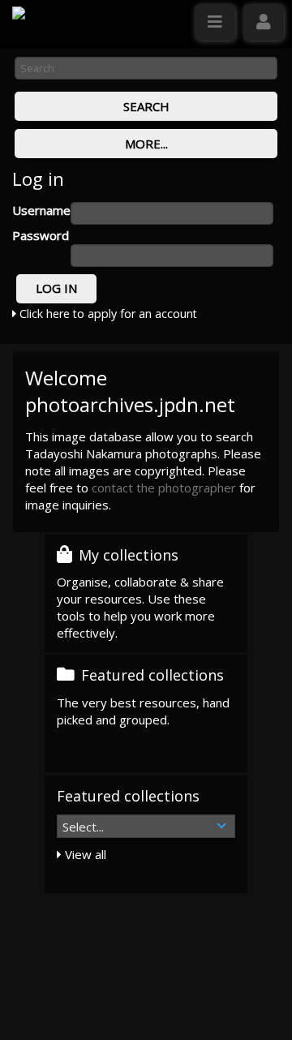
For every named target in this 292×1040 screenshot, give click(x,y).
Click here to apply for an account (106, 313)
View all (84, 854)
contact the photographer (165, 487)
